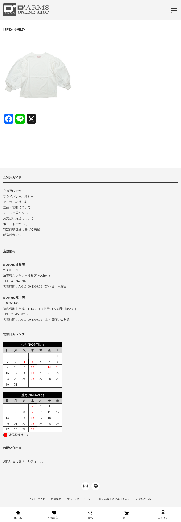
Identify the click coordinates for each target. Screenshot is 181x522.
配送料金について (15, 235)
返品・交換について (17, 207)
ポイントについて (15, 224)
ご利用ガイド (37, 499)
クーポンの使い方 (15, 202)
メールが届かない (15, 213)
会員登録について (15, 191)
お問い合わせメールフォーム (23, 461)
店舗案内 (56, 499)
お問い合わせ (144, 499)
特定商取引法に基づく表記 (21, 229)
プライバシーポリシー (18, 196)
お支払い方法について (18, 218)
